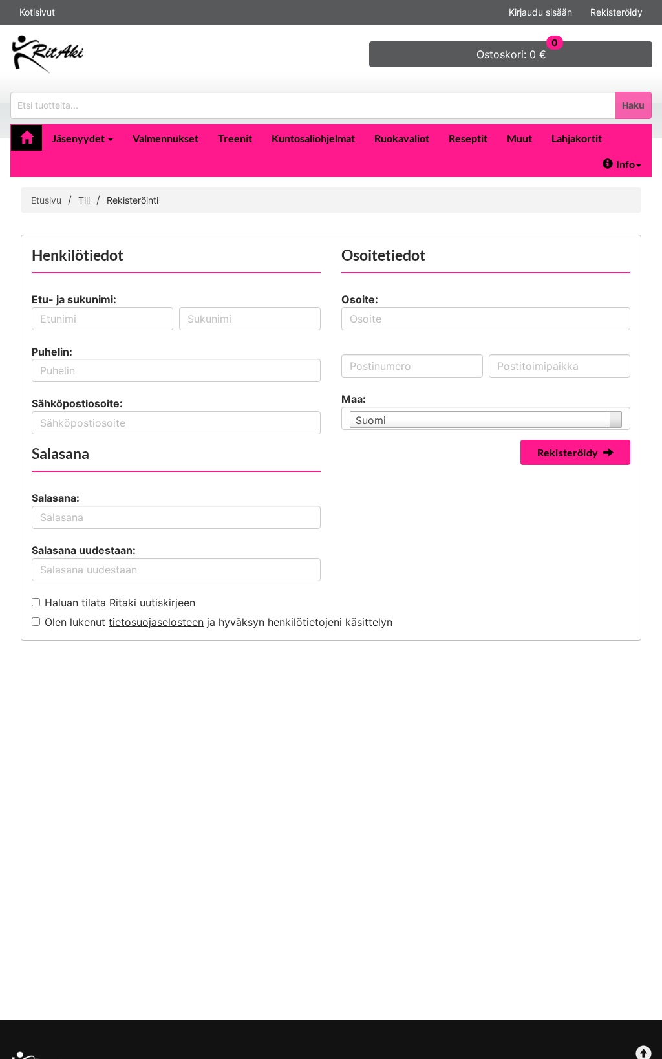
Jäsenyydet (79, 138)
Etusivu (46, 200)
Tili (84, 200)
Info (625, 164)
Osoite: (359, 299)
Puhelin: (52, 351)
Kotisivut (37, 11)
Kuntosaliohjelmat (313, 138)
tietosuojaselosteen (156, 621)
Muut (519, 138)
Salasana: (56, 497)
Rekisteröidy (616, 11)
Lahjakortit (576, 138)
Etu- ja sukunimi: (74, 299)
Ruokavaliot (401, 138)
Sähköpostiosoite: (77, 403)
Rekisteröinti (132, 200)
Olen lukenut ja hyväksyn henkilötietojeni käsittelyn (218, 621)
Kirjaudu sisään (540, 11)
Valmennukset (165, 138)
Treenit (235, 138)
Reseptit (468, 138)
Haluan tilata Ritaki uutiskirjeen (120, 602)
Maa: (353, 398)
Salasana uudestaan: (84, 550)
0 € (517, 51)
